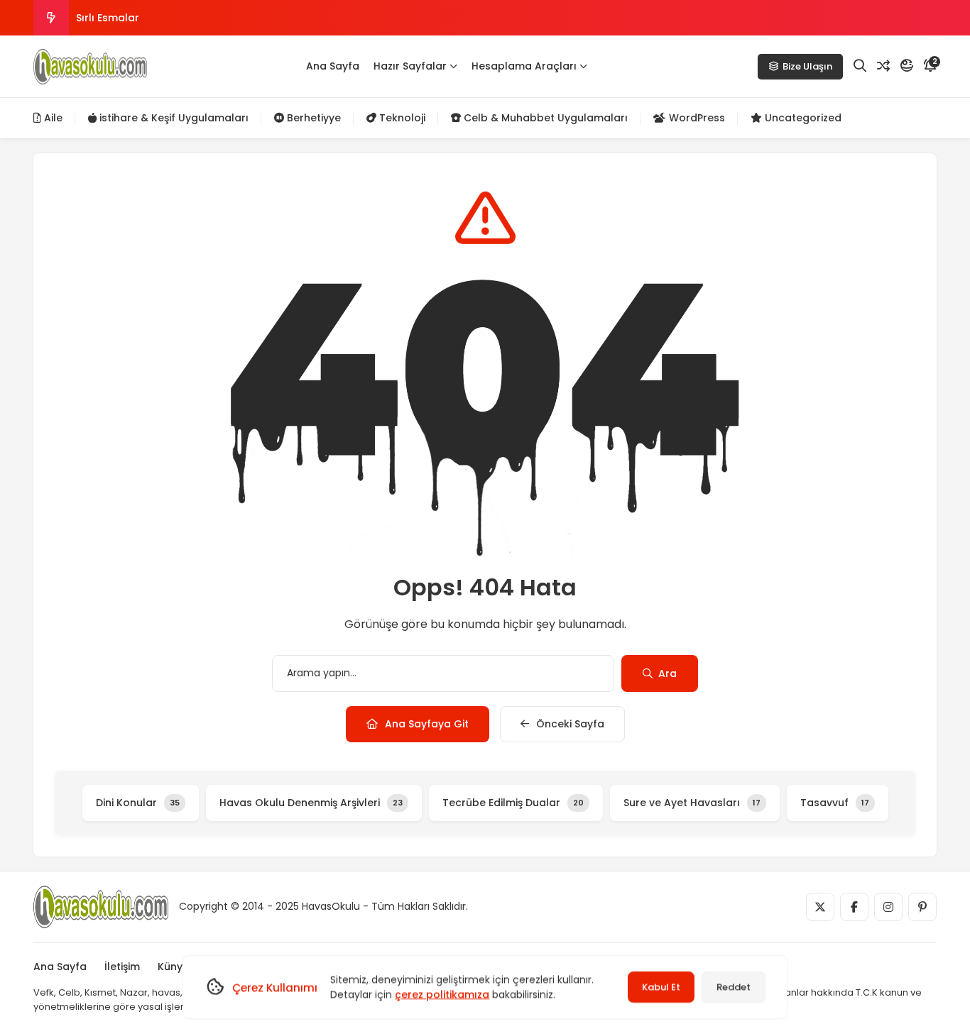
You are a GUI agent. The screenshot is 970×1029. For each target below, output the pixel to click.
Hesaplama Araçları (524, 66)
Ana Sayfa (332, 66)
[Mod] (906, 66)
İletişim (122, 966)
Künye (173, 966)
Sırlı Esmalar (107, 18)
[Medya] (820, 907)
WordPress (695, 118)
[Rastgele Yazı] (883, 66)
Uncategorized (801, 118)
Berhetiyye (312, 118)
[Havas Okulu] (90, 66)
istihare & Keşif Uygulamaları (173, 118)
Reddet (733, 987)
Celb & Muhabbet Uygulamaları (544, 118)
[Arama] (860, 66)
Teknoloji (400, 118)
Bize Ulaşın (807, 66)
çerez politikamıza (442, 994)
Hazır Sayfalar (410, 66)
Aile (51, 118)
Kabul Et (661, 987)
